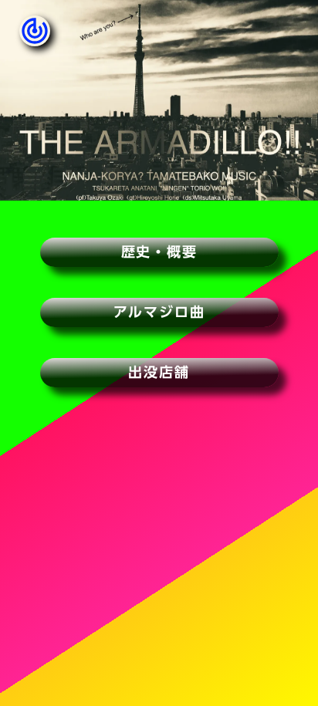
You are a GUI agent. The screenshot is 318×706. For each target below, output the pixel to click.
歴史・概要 (159, 251)
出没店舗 (158, 372)
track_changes (34, 30)
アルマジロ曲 (159, 312)
